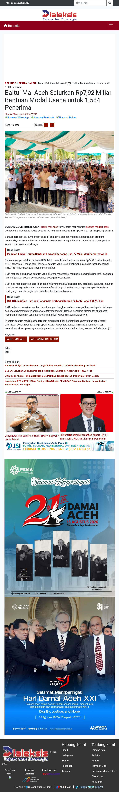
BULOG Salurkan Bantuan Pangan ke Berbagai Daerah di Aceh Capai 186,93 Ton (55, 301)
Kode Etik (97, 781)
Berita (23, 83)
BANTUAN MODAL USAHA (44, 339)
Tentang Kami (99, 750)
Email (65, 750)
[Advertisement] (59, 57)
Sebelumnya (14, 392)
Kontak (95, 760)
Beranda (13, 26)
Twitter (65, 760)
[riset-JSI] (59, 446)
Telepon (66, 771)
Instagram (67, 755)
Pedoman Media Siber (104, 771)
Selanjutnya (104, 392)
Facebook (67, 765)
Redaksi (96, 755)
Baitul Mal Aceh (49, 226)
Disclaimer (97, 776)
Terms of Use (99, 765)
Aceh (32, 83)
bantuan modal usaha (97, 226)
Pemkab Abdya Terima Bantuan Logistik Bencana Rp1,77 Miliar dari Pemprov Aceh (57, 254)
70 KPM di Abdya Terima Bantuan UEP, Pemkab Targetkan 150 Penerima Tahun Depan (52, 376)
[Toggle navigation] (111, 26)
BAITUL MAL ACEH (16, 339)
